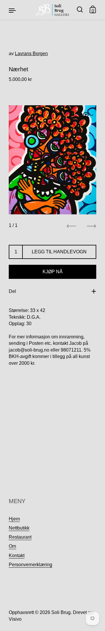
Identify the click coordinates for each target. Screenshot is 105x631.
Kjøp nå (53, 271)
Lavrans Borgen (31, 53)
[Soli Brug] (52, 10)
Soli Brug (61, 612)
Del (12, 291)
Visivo (15, 619)
